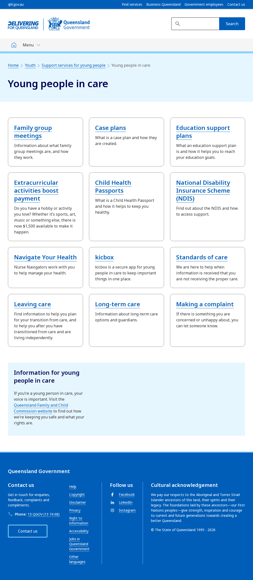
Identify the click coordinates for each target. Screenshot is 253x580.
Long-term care (117, 304)
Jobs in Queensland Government (79, 544)
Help (72, 486)
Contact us (236, 4)
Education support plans (203, 132)
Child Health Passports (113, 186)
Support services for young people (73, 65)
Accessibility (78, 531)
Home (13, 65)
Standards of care (202, 257)
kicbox (104, 257)
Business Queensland (163, 4)
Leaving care (32, 304)
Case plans (110, 128)
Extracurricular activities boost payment (36, 190)
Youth (30, 65)
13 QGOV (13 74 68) (44, 514)
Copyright (77, 494)
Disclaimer (77, 502)
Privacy (75, 510)
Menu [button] (28, 45)
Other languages (77, 559)
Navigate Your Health (45, 257)
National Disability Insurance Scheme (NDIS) (203, 190)
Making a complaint (205, 304)
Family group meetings (33, 132)
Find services (132, 4)
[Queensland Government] (49, 24)
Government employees (204, 4)
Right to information (78, 520)
